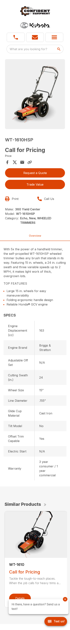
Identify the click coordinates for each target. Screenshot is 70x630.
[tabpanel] (35, 94)
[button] (16, 37)
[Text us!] (55, 622)
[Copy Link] (29, 162)
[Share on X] (15, 162)
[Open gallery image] (35, 94)
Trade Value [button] (35, 184)
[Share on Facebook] (7, 162)
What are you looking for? (28, 49)
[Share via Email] (22, 162)
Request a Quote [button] (35, 173)
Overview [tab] (35, 235)
